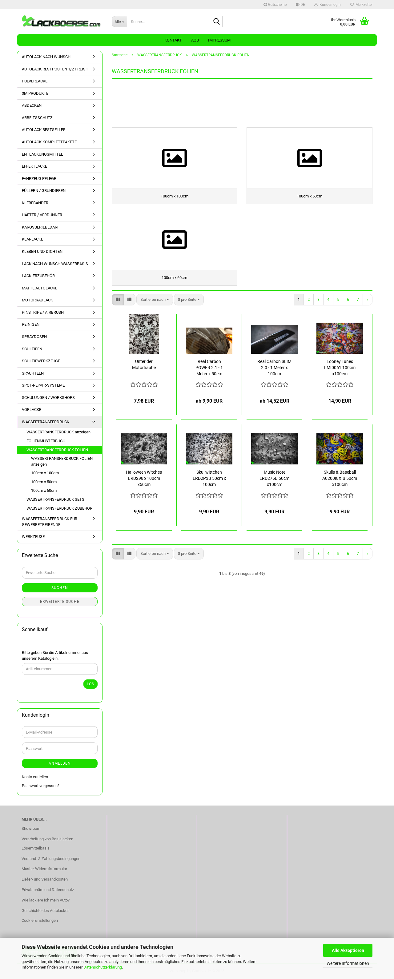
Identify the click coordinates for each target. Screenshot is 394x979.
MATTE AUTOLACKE (39, 288)
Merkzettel (363, 4)
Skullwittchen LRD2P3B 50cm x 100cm (209, 478)
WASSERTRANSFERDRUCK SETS (55, 499)
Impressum (219, 40)
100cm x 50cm (44, 482)
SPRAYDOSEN (34, 336)
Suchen (59, 588)
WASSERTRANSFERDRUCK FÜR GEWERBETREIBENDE (49, 521)
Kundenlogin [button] (329, 4)
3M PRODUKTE (35, 93)
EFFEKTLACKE (34, 166)
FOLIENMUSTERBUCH (45, 441)
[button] (300, 4)
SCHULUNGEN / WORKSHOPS (48, 397)
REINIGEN (30, 324)
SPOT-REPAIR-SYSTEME (43, 385)
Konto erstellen (35, 776)
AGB (195, 40)
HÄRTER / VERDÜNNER (42, 215)
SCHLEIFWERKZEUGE (41, 361)
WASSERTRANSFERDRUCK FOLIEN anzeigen (62, 461)
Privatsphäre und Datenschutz (48, 889)
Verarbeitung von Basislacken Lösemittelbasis (47, 843)
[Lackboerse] (62, 21)
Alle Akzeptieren (348, 950)
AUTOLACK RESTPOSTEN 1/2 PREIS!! (54, 69)
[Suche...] (217, 21)
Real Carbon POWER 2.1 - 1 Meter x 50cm (209, 367)
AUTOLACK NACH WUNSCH (46, 56)
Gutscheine (277, 4)
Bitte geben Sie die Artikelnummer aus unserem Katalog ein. (55, 655)
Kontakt (173, 40)
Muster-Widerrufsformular (44, 868)
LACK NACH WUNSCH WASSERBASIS (55, 263)
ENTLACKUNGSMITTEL (42, 154)
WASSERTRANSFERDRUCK (45, 422)
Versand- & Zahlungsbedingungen (51, 858)
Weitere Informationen (348, 963)
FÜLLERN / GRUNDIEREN (44, 190)
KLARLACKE (32, 239)
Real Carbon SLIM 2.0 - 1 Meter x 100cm (274, 367)
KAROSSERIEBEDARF (40, 227)
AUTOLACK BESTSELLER (44, 129)
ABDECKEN (32, 105)
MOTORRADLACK (37, 300)
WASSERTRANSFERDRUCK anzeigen (58, 432)
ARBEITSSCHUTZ (37, 117)
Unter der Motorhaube (144, 364)
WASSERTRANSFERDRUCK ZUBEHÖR (59, 508)
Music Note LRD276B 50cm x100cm (274, 478)
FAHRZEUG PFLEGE (39, 178)
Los (90, 684)
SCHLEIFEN (32, 349)
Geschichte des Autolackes (46, 910)
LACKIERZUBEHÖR (38, 275)
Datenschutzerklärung (102, 967)
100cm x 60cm (44, 490)
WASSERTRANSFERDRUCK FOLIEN (57, 450)
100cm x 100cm (45, 473)
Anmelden (60, 763)
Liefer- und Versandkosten (45, 879)
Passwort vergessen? (40, 785)
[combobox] (154, 300)
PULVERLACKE (34, 81)
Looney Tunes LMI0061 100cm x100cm (340, 367)
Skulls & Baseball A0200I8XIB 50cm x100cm (339, 478)
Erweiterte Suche (59, 601)
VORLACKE (31, 409)
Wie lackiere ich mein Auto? (46, 900)
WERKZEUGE (33, 536)
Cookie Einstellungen (40, 920)
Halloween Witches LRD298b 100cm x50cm (144, 478)
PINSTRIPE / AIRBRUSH (43, 312)
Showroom (31, 828)
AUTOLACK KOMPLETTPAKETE (49, 142)
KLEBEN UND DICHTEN (42, 251)
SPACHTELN (33, 373)
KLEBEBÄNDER (35, 203)
